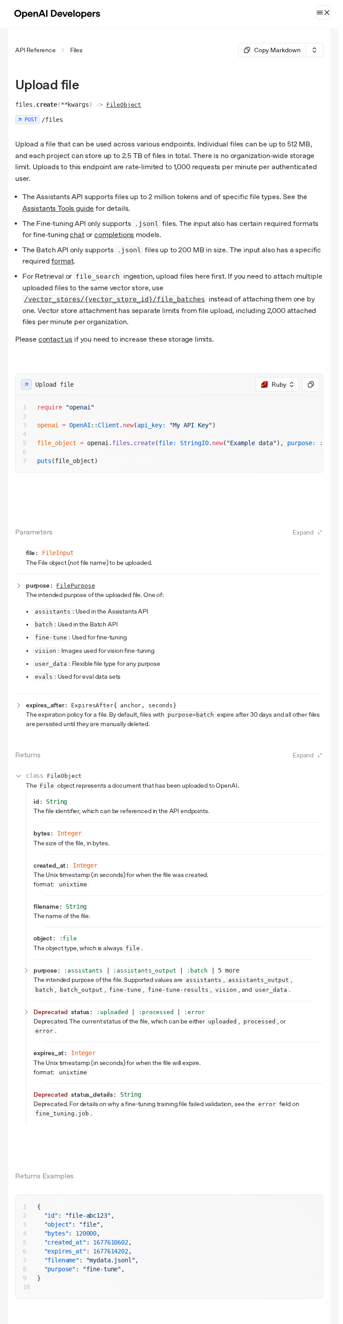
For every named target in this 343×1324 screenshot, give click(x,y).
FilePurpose (75, 585)
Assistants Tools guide (58, 208)
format (62, 261)
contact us (55, 339)
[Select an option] (314, 50)
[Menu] (323, 12)
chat (77, 234)
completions (114, 234)
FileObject (123, 104)
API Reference (35, 50)
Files (76, 50)
